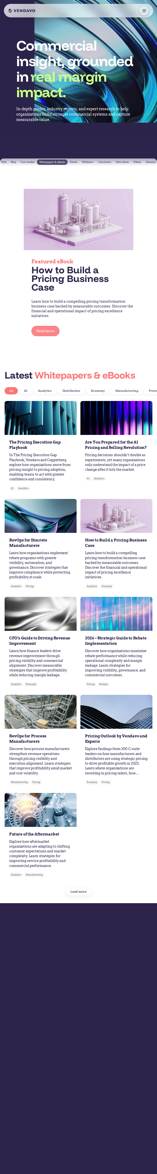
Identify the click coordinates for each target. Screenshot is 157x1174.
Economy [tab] (98, 391)
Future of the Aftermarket (34, 834)
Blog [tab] (13, 162)
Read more (45, 331)
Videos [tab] (137, 162)
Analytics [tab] (45, 391)
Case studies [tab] (27, 162)
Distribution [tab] (71, 391)
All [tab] (11, 391)
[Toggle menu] (144, 10)
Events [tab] (73, 162)
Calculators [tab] (104, 162)
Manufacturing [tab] (126, 391)
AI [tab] (25, 391)
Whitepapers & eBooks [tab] (52, 162)
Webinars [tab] (87, 162)
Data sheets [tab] (122, 162)
